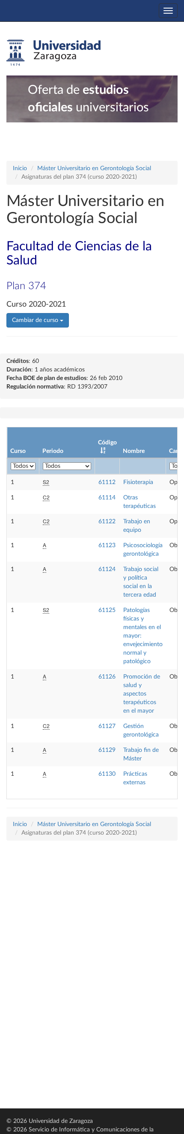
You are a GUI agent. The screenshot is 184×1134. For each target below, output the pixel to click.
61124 (107, 569)
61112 (107, 482)
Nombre (134, 451)
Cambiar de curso (36, 320)
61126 (107, 677)
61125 (107, 610)
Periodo (52, 451)
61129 (107, 750)
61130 (107, 774)
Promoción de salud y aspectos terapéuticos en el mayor (141, 694)
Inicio (20, 168)
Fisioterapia (138, 482)
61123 (107, 545)
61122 (107, 522)
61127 (107, 726)
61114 (107, 498)
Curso (18, 451)
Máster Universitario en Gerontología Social (94, 168)
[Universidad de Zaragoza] (53, 53)
